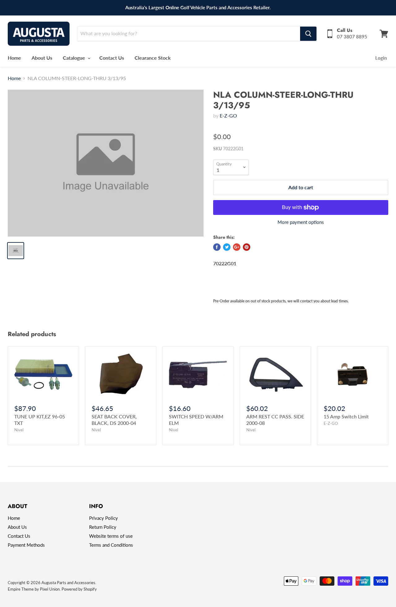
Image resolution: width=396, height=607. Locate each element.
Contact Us (111, 58)
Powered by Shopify (79, 589)
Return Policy (102, 527)
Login (381, 58)
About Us (42, 58)
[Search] (308, 34)
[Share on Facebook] (217, 247)
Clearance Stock (153, 58)
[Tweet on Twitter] (226, 247)
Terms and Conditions (111, 545)
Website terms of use (111, 536)
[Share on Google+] (236, 247)
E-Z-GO (228, 115)
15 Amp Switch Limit (346, 416)
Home (14, 58)
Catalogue (74, 58)
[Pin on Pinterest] (246, 247)
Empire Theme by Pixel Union (34, 589)
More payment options (301, 222)
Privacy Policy (103, 518)
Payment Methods (26, 545)
